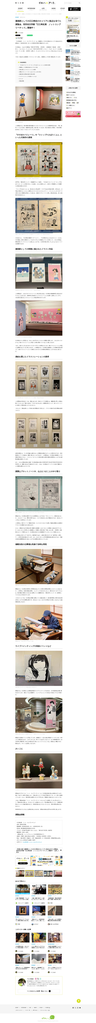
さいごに (21, 78)
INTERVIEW (23, 1007)
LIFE (30, 1007)
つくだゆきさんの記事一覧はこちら (37, 991)
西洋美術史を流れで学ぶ (72, 100)
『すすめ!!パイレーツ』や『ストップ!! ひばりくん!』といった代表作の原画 (34, 65)
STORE (47, 1007)
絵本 (78, 102)
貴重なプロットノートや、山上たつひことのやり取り (30, 71)
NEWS (35, 1007)
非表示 (24, 62)
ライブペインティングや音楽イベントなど (28, 76)
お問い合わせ (35, 1010)
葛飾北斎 (68, 102)
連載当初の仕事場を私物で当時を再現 (27, 74)
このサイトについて (18, 1010)
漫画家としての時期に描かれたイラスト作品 (28, 67)
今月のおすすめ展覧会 (71, 92)
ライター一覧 (27, 1010)
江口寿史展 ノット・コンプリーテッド (32, 842)
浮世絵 (73, 102)
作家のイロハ (69, 97)
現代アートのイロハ (71, 95)
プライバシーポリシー (44, 1010)
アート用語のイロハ (71, 105)
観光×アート (69, 108)
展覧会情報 (21, 81)
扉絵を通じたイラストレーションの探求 (27, 69)
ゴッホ (75, 97)
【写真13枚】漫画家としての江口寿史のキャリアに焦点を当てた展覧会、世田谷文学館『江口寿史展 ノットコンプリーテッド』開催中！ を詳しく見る (37, 850)
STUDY (41, 1007)
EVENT (16, 1007)
